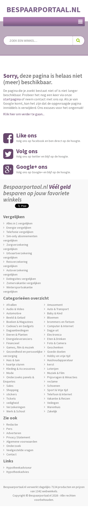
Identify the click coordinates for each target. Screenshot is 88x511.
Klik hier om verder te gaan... (23, 114)
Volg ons (27, 151)
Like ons (26, 135)
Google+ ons (31, 166)
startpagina (12, 99)
